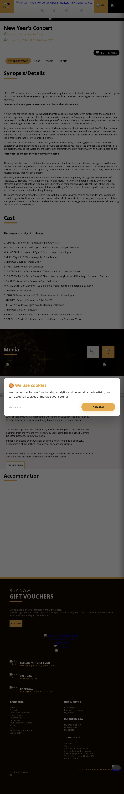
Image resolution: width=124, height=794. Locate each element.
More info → (15, 407)
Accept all (98, 406)
